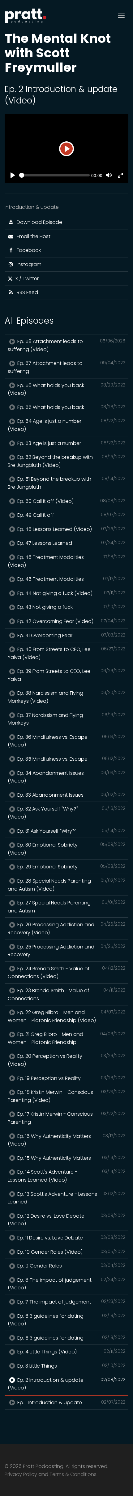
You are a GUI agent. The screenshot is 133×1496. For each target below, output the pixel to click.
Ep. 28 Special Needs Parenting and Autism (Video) (66, 884)
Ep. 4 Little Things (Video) (70, 1351)
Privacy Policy (21, 1474)
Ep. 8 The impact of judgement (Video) (66, 1284)
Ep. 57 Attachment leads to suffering (66, 367)
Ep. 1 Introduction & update (70, 1402)
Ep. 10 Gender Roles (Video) (70, 1251)
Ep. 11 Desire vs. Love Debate (70, 1237)
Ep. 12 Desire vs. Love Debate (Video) (66, 1219)
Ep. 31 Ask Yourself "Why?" (70, 831)
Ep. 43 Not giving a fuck (70, 607)
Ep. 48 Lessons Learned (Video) (70, 529)
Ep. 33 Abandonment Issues (70, 795)
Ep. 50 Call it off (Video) (70, 501)
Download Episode (38, 222)
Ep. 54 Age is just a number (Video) (66, 425)
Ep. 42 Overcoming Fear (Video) (70, 621)
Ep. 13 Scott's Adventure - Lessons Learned (66, 1198)
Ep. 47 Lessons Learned (70, 543)
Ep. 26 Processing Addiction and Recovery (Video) (66, 928)
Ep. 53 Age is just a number (70, 443)
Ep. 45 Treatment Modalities (70, 579)
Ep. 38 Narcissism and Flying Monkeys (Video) (66, 697)
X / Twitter (26, 278)
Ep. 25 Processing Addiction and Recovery (66, 950)
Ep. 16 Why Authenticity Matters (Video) (66, 1140)
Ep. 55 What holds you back (70, 407)
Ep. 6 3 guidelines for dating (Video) (66, 1320)
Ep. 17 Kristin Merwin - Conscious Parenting (66, 1118)
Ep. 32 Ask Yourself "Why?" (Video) (66, 812)
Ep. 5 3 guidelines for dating (70, 1337)
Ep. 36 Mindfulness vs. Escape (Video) (66, 741)
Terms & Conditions (73, 1474)
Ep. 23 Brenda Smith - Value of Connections (66, 994)
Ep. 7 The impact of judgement (70, 1301)
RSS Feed (26, 292)
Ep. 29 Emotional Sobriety (70, 866)
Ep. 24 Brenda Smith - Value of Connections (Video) (66, 972)
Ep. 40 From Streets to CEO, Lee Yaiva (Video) (66, 653)
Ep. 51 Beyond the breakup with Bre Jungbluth (66, 483)
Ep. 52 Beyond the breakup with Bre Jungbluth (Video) (66, 461)
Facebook (27, 250)
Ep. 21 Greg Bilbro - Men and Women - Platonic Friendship (66, 1038)
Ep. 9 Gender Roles (70, 1265)
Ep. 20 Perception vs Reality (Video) (66, 1060)
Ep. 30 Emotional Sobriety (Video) (66, 848)
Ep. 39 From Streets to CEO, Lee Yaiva (66, 675)
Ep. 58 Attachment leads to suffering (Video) (66, 345)
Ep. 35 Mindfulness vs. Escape (70, 758)
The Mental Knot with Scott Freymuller (58, 53)
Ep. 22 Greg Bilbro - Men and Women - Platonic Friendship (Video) (66, 1016)
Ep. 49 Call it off (70, 515)
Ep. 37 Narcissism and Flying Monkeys (66, 719)
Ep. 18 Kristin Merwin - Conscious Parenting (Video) (66, 1096)
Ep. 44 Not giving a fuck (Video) (70, 593)
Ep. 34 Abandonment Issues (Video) (66, 777)
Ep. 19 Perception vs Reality (70, 1078)
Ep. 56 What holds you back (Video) (66, 389)
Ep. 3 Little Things (70, 1365)
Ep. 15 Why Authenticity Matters (70, 1158)
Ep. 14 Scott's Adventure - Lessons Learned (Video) (66, 1175)
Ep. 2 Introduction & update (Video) (66, 1384)
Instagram (27, 264)
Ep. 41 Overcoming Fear (70, 635)
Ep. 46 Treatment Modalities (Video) (66, 561)
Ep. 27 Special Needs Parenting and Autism (66, 906)
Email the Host (32, 236)
